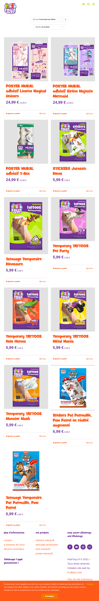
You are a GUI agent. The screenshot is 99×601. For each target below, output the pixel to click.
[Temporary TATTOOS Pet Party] (73, 219)
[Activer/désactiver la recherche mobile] (88, 4)
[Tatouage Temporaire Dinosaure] (26, 225)
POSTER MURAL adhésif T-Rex (20, 171)
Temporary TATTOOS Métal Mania (71, 339)
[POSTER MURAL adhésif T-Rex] (26, 142)
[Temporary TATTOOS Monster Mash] (26, 387)
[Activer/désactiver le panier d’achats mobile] (83, 4)
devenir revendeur (14, 549)
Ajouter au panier (14, 114)
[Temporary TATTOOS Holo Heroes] (26, 310)
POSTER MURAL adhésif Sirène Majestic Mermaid (73, 91)
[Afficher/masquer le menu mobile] (93, 4)
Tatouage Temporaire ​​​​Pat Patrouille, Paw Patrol (24, 502)
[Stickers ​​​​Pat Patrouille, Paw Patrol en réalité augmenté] (73, 387)
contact (8, 540)
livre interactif (43, 549)
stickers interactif (45, 540)
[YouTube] (76, 546)
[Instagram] (83, 546)
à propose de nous (14, 544)
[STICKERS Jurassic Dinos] (73, 142)
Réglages (90, 584)
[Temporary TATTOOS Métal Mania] (73, 310)
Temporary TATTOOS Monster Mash (24, 416)
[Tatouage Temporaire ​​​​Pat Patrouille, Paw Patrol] (26, 471)
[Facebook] (69, 546)
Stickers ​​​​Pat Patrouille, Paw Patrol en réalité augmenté (72, 420)
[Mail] (89, 546)
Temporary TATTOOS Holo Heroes (24, 339)
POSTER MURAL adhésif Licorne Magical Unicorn (26, 91)
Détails (43, 113)
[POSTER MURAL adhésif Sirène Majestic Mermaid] (73, 59)
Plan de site (73, 579)
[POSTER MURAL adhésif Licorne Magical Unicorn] (26, 59)
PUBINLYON (74, 572)
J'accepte (49, 596)
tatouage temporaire (47, 544)
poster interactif (44, 553)
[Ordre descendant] (65, 19)
